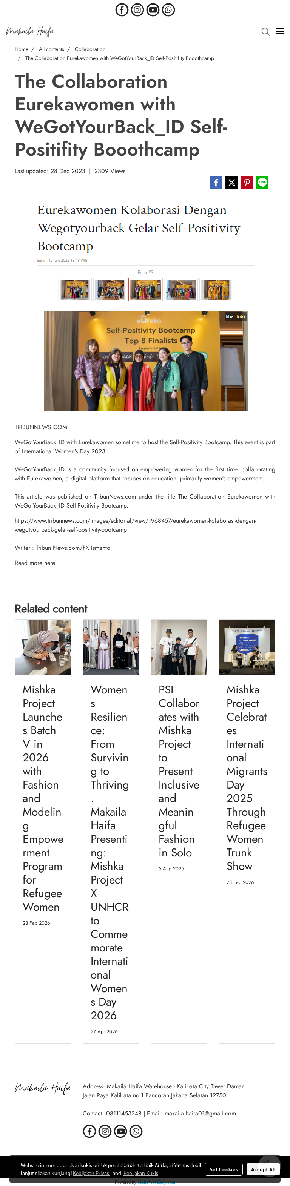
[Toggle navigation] (280, 31)
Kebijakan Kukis (140, 1172)
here (49, 562)
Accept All (263, 1169)
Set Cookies (224, 1169)
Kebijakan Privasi (91, 1172)
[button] (263, 32)
